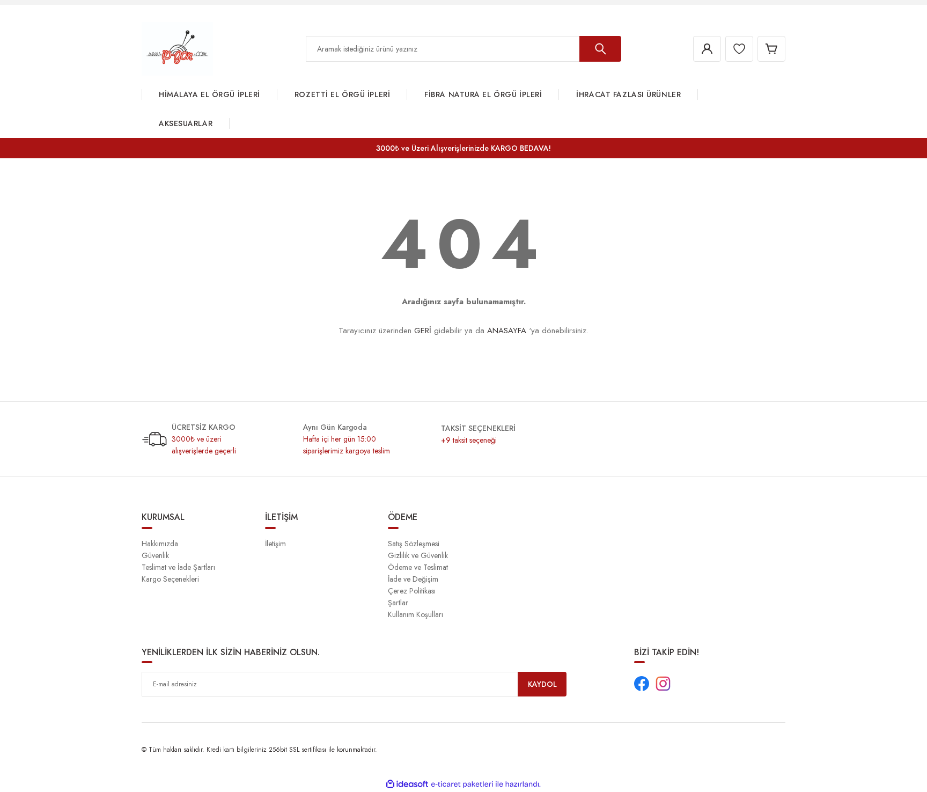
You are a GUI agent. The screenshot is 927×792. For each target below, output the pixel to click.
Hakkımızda (160, 543)
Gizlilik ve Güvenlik (418, 555)
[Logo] (177, 48)
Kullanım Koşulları (415, 614)
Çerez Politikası (412, 590)
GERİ (422, 330)
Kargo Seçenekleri (170, 579)
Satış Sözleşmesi (413, 543)
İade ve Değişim (413, 579)
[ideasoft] (407, 784)
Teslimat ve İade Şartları (178, 567)
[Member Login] (707, 49)
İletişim (275, 543)
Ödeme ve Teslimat (418, 567)
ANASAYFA (506, 330)
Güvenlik (155, 555)
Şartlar (398, 602)
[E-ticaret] (462, 784)
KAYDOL (542, 684)
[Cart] (771, 49)
